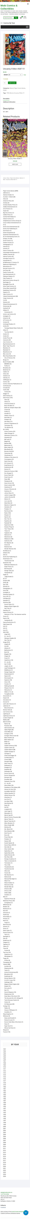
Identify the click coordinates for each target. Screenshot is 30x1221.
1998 (4, 1122)
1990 (4, 1106)
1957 (4, 1049)
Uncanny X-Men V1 (19, 93)
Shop (8, 178)
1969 (4, 1065)
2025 (4, 1176)
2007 (4, 1140)
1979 (4, 1085)
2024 (4, 1174)
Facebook (3, 1207)
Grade (6, 75)
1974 (4, 1075)
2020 (4, 1166)
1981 (4, 1089)
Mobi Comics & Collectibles (9, 7)
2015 (4, 1156)
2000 (4, 1126)
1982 (4, 1091)
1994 (4, 1114)
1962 (4, 1051)
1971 (4, 1069)
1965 (4, 1057)
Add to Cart (15, 164)
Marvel (12, 88)
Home (4, 178)
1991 (4, 1108)
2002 (4, 1130)
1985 (4, 1097)
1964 (4, 1055)
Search (16, 17)
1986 (4, 1099)
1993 (4, 1112)
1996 (4, 1118)
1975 (4, 1077)
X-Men (5, 90)
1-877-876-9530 (5, 1194)
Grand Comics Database (17, 1211)
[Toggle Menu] (27, 27)
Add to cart (12, 83)
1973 (4, 1073)
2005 (4, 1136)
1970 (4, 1067)
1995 (4, 1116)
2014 (4, 1154)
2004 (4, 1134)
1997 (4, 1120)
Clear (25, 74)
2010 (4, 1146)
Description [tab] (6, 98)
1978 (4, 1083)
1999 (4, 1124)
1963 (4, 1053)
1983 (4, 1093)
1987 (4, 1101)
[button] (24, 36)
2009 (4, 1144)
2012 (4, 1150)
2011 (4, 1148)
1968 (4, 1063)
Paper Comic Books (19, 88)
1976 (4, 1079)
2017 (4, 1160)
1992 (7, 93)
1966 (4, 1059)
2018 (4, 1162)
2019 (4, 1164)
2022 (4, 1170)
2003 (4, 1132)
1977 (4, 1081)
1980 (4, 1087)
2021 (4, 1168)
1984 (4, 1095)
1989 (4, 1105)
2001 (4, 1128)
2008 (4, 1142)
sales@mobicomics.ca (6, 1192)
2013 (4, 1152)
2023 (4, 1172)
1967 (4, 1061)
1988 (4, 1103)
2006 (4, 1138)
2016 (4, 1158)
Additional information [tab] (9, 102)
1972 (4, 1071)
